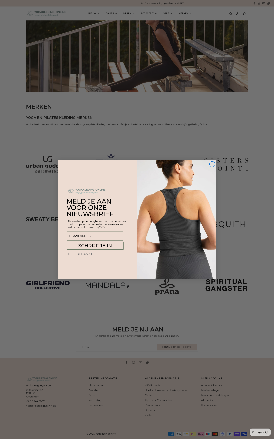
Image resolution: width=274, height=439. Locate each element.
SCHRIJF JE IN (95, 246)
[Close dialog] (212, 164)
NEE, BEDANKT (80, 254)
